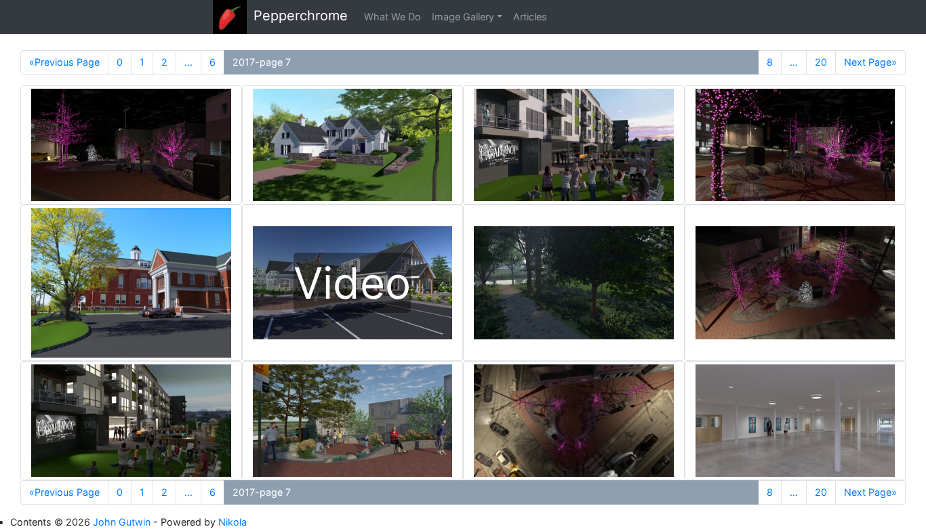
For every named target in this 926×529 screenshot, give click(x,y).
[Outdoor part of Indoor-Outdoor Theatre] (574, 145)
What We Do (392, 16)
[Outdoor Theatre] (131, 420)
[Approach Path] (574, 283)
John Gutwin (121, 522)
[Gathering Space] (795, 420)
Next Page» (870, 62)
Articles (530, 16)
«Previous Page (64, 62)
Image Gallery (463, 16)
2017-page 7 (262, 62)
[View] (131, 145)
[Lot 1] (353, 145)
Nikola (232, 522)
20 (821, 62)
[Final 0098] (131, 283)
